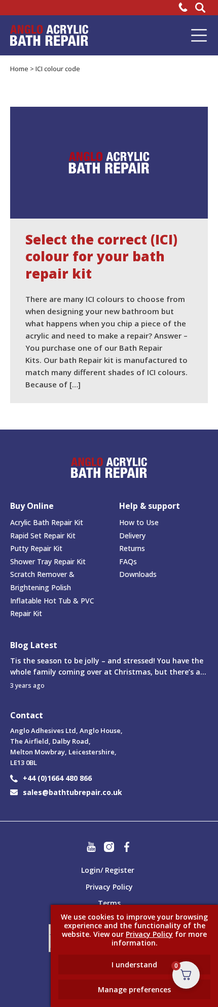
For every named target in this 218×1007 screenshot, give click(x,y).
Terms (109, 903)
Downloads (138, 574)
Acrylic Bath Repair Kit (46, 522)
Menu (199, 35)
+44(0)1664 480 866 (184, 7)
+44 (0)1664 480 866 (57, 778)
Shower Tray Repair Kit (48, 561)
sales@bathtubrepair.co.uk (72, 792)
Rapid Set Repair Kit (43, 535)
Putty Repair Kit (36, 548)
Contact (26, 715)
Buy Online (32, 505)
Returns (132, 548)
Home (19, 68)
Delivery (132, 535)
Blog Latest (33, 645)
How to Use (139, 522)
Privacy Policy (109, 887)
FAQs (128, 561)
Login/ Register (107, 870)
